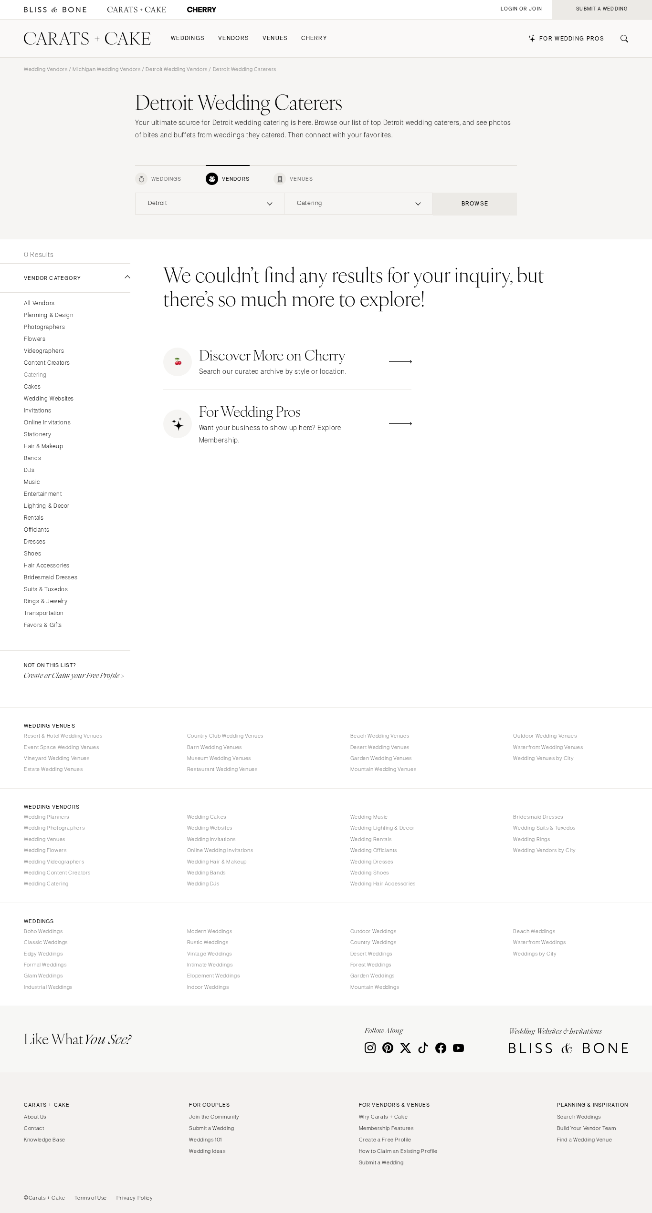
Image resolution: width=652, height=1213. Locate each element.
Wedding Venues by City (543, 758)
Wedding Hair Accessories (383, 883)
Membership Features (386, 1128)
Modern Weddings (209, 931)
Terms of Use (90, 1198)
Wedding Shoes (369, 872)
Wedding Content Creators (57, 872)
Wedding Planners (46, 817)
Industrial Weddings (48, 987)
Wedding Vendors (45, 69)
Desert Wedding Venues (380, 747)
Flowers (34, 339)
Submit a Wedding (211, 1128)
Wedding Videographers (54, 861)
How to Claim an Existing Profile (398, 1151)
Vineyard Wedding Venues (57, 758)
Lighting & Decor (47, 506)
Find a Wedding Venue (584, 1139)
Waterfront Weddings (539, 942)
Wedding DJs (203, 883)
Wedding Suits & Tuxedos (544, 828)
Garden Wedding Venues (381, 758)
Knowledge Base (44, 1139)
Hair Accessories (47, 566)
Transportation (44, 613)
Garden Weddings (372, 975)
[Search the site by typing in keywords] (620, 38)
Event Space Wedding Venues (61, 747)
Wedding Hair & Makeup (217, 861)
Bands (32, 458)
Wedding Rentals (371, 839)
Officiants (36, 530)
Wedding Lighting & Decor (382, 828)
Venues (275, 38)
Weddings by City (535, 953)
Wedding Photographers (54, 828)
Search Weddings (579, 1117)
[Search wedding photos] (201, 10)
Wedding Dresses (371, 861)
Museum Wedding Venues (219, 758)
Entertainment (43, 494)
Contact (34, 1128)
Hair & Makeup (43, 446)
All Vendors (39, 303)
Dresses (34, 542)
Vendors (233, 38)
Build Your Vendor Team (586, 1128)
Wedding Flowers (45, 850)
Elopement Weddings (213, 975)
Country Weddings (373, 942)
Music (32, 482)
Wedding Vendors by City (544, 850)
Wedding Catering (46, 883)
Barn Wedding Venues (214, 747)
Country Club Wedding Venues (225, 736)
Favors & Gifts (43, 625)
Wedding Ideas (207, 1151)
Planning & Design (49, 315)
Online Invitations (47, 423)
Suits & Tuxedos (46, 589)
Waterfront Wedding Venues (548, 747)
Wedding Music (369, 817)
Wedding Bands (206, 872)
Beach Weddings (534, 931)
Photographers (44, 327)
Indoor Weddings (208, 987)
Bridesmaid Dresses (50, 578)
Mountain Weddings (375, 987)
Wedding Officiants (373, 850)
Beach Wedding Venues (380, 736)
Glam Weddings (43, 975)
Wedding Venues (44, 839)
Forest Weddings (370, 964)
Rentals (33, 518)
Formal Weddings (45, 964)
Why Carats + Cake (383, 1117)
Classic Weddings (46, 942)
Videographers (44, 351)
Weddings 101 (205, 1139)
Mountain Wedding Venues (383, 769)
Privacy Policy (134, 1198)
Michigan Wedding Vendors (106, 69)
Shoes (32, 554)
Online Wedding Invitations (220, 850)
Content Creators (47, 363)
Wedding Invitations (211, 839)
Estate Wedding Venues (53, 769)
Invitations (38, 411)
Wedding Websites (49, 399)
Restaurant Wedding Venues (222, 769)
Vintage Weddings (209, 953)
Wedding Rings (531, 839)
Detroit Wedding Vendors (177, 69)
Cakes (32, 387)
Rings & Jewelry (45, 601)
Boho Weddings (43, 931)
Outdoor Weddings (373, 931)
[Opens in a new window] (55, 10)
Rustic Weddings (207, 942)
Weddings (188, 38)
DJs (29, 470)
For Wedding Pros (571, 39)
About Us (35, 1117)
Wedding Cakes (206, 817)
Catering (35, 375)
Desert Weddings (371, 953)
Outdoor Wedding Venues (545, 736)
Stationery (37, 435)
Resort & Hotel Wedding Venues (63, 736)
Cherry (314, 38)
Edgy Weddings (43, 953)
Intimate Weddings (210, 964)
